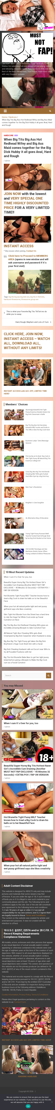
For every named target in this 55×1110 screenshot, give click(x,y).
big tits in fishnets (37, 297)
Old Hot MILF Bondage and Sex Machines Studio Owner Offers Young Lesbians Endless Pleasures (38, 551)
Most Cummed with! (17, 759)
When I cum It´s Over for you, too (18, 577)
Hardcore (8, 135)
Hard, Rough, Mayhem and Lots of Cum (32, 322)
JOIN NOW (12, 194)
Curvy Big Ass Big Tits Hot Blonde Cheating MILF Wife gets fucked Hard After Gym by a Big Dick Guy (37, 474)
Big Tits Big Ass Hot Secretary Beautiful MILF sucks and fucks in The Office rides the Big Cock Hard (38, 427)
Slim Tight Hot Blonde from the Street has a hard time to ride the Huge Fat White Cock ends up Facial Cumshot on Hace (26, 617)
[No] (52, 1102)
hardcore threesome (12, 299)
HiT (6, 717)
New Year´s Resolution (34, 487)
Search (48, 675)
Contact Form (20, 1002)
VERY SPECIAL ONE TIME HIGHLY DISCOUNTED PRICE (26, 203)
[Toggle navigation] (5, 111)
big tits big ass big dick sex (19, 297)
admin (7, 161)
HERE (6, 394)
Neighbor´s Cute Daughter (35, 503)
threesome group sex (29, 299)
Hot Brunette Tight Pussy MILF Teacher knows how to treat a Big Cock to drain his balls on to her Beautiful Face (26, 598)
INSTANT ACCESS (19, 246)
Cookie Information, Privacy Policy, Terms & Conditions (25, 995)
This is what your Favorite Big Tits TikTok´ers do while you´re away (26, 312)
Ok (28, 1106)
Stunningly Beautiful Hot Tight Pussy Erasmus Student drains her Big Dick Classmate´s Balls (38, 412)
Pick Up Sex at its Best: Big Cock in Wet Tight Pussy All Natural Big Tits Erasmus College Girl (38, 458)
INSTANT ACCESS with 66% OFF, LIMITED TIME (25, 391)
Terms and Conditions (36, 915)
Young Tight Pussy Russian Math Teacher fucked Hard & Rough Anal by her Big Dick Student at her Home (38, 536)
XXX (16, 135)
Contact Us (31, 251)
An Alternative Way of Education (37, 518)
